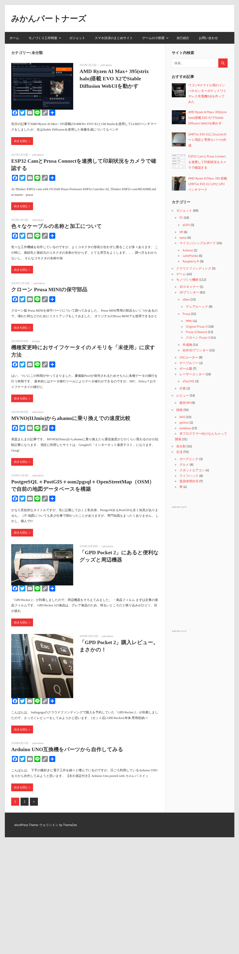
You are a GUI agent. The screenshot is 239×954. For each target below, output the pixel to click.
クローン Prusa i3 (198, 337)
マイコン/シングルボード (197, 243)
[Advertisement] (200, 565)
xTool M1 (188, 381)
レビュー (182, 395)
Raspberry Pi (191, 261)
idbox (186, 299)
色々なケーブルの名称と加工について (56, 226)
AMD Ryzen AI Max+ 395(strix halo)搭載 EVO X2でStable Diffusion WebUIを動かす (114, 78)
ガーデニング (188, 459)
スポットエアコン (192, 470)
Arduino (188, 250)
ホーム (14, 38)
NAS (182, 417)
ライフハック (188, 476)
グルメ (184, 464)
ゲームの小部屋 (153, 38)
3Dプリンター (189, 292)
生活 (179, 452)
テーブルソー (188, 363)
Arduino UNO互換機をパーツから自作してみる (67, 749)
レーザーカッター (192, 374)
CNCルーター (188, 357)
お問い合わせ (208, 38)
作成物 (187, 345)
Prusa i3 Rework (196, 332)
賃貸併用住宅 (188, 481)
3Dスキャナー (189, 287)
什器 (182, 388)
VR (181, 232)
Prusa (186, 314)
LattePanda (190, 256)
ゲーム (181, 274)
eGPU (186, 225)
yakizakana (106, 65)
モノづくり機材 (187, 280)
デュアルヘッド (197, 306)
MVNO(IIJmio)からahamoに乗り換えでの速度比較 (71, 418)
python (184, 422)
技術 (179, 410)
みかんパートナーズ (48, 18)
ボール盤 (185, 368)
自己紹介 (183, 38)
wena (183, 237)
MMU (189, 321)
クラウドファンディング (193, 268)
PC (181, 217)
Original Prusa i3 (197, 326)
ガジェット (77, 38)
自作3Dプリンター (196, 350)
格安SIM (185, 403)
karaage (36, 341)
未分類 (181, 446)
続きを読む (21, 141)
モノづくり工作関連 (43, 38)
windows (185, 428)
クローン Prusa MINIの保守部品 (49, 289)
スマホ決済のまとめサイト (114, 38)
